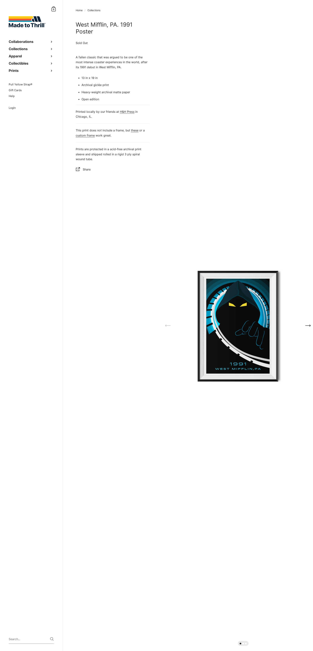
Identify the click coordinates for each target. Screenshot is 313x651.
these (134, 130)
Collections (93, 10)
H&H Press (127, 111)
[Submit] (52, 639)
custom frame (85, 135)
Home (79, 10)
